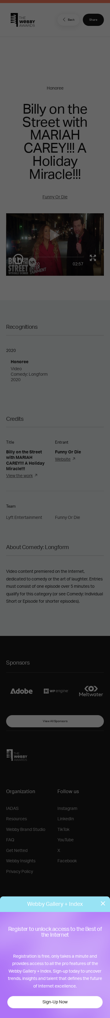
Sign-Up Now (55, 1002)
